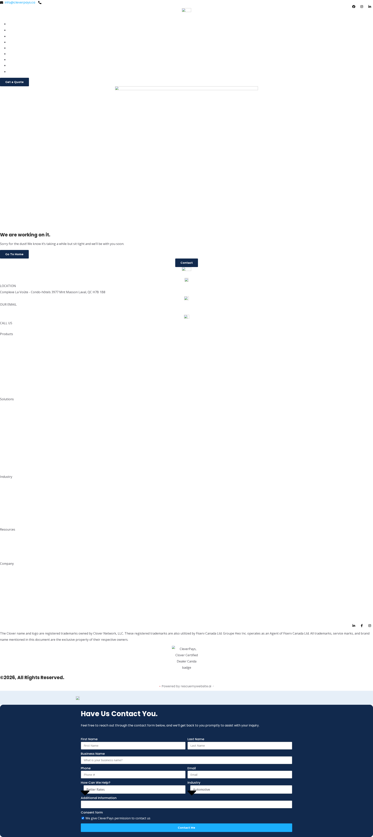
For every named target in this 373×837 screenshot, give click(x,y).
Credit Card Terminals (17, 348)
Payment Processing (23, 42)
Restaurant (8, 484)
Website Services (13, 469)
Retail (4, 491)
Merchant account (14, 342)
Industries (15, 54)
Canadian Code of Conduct (20, 608)
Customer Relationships (18, 360)
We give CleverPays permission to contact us (117, 818)
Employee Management (18, 419)
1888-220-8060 (12, 329)
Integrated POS (12, 391)
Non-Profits (9, 522)
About (12, 36)
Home (12, 30)
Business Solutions (21, 48)
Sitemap (6, 618)
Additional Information (99, 798)
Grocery (6, 497)
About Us (7, 571)
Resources (16, 59)
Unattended (9, 444)
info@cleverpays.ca (15, 311)
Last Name (195, 739)
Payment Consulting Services (22, 385)
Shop (12, 65)
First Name (89, 739)
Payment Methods (14, 463)
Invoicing (6, 379)
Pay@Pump (9, 450)
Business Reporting (14, 425)
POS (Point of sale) (14, 354)
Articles (6, 556)
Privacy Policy (10, 590)
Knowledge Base (12, 537)
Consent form (92, 812)
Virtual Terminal (12, 373)
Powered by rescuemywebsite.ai (186, 686)
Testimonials (9, 577)
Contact (14, 71)
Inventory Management (18, 413)
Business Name (93, 753)
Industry (193, 782)
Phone (86, 768)
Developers (9, 543)
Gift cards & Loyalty (15, 432)
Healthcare (8, 515)
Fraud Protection (13, 456)
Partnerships (10, 549)
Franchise (7, 503)
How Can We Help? (95, 782)
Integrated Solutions (15, 407)
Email (191, 768)
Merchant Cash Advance (19, 438)
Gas (3, 509)
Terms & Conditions (15, 599)
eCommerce (10, 366)
